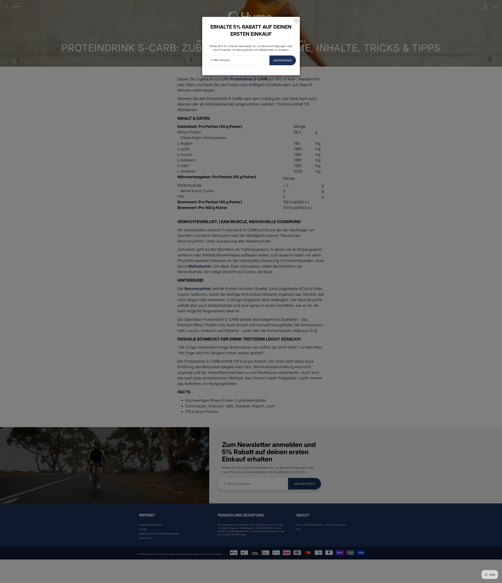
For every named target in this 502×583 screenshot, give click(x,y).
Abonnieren (282, 60)
